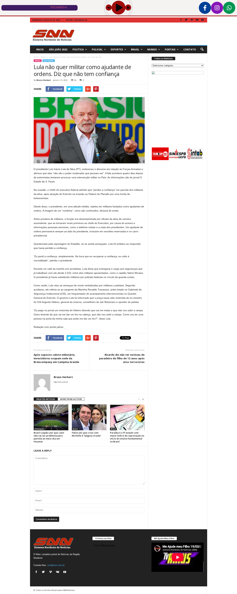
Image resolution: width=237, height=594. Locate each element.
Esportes (117, 49)
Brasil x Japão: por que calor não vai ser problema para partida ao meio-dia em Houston (49, 437)
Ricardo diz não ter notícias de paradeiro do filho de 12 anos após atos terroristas (122, 358)
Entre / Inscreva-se (76, 20)
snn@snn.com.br (56, 565)
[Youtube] (202, 19)
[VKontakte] (197, 19)
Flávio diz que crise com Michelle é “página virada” (86, 434)
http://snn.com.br (61, 382)
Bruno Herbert (43, 80)
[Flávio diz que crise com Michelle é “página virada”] (89, 417)
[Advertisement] (144, 34)
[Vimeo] (192, 19)
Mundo (152, 49)
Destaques (49, 61)
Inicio (40, 49)
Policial (97, 49)
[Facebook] (181, 19)
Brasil (135, 49)
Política (78, 49)
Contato (189, 49)
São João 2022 (58, 49)
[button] (202, 49)
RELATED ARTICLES (45, 399)
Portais (170, 49)
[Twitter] (186, 19)
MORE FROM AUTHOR (71, 399)
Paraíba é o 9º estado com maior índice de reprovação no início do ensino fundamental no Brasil (127, 437)
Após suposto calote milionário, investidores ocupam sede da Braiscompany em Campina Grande (56, 358)
